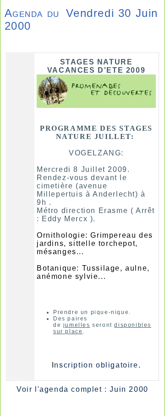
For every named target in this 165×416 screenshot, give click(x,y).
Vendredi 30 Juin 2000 (82, 19)
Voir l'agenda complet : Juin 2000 (82, 389)
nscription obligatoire (96, 365)
